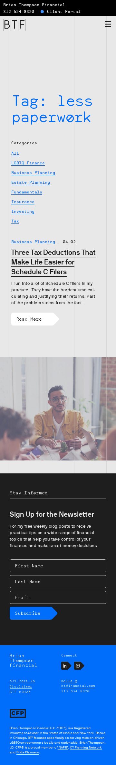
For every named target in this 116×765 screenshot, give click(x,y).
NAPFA (63, 747)
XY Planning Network (86, 747)
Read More (29, 319)
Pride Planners (27, 752)
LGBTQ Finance (28, 163)
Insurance (22, 202)
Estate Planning (30, 182)
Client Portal (64, 11)
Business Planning (33, 173)
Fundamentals (26, 192)
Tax (15, 221)
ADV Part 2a (22, 681)
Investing (22, 211)
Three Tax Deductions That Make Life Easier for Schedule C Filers (53, 262)
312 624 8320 (18, 11)
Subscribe (27, 613)
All (15, 153)
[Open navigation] (108, 25)
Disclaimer (21, 686)
